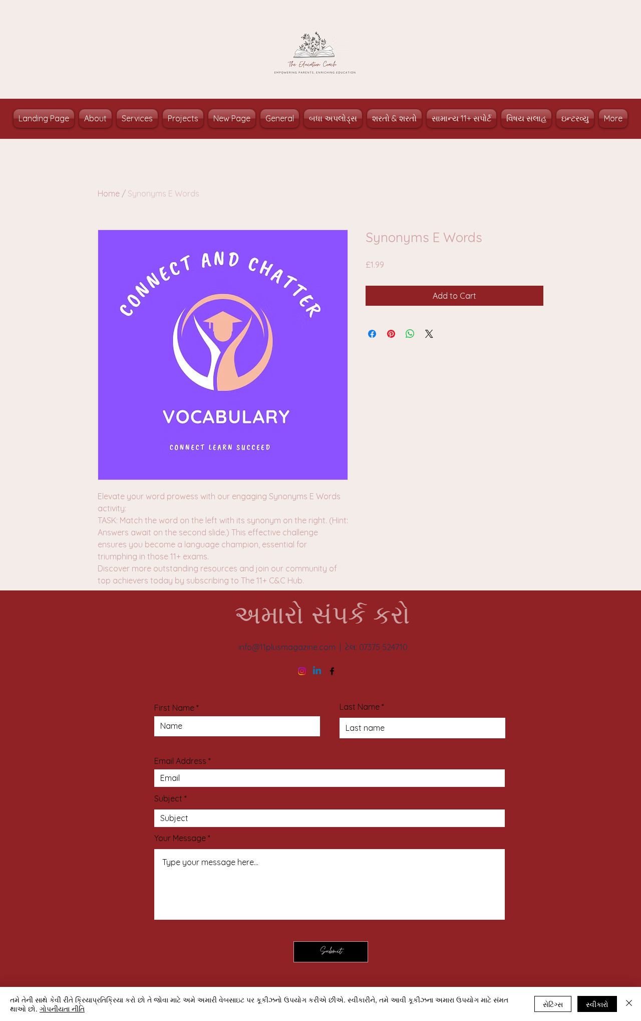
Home (109, 193)
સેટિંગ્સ (553, 1004)
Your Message (180, 838)
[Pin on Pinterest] (391, 334)
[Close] (629, 1004)
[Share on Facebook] (372, 334)
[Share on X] (429, 334)
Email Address (180, 761)
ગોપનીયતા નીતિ (62, 1008)
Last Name (360, 707)
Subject (168, 798)
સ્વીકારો (597, 1004)
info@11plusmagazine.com (287, 647)
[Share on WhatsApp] (410, 334)
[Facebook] (332, 671)
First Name (174, 708)
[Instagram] (302, 671)
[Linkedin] (317, 671)
